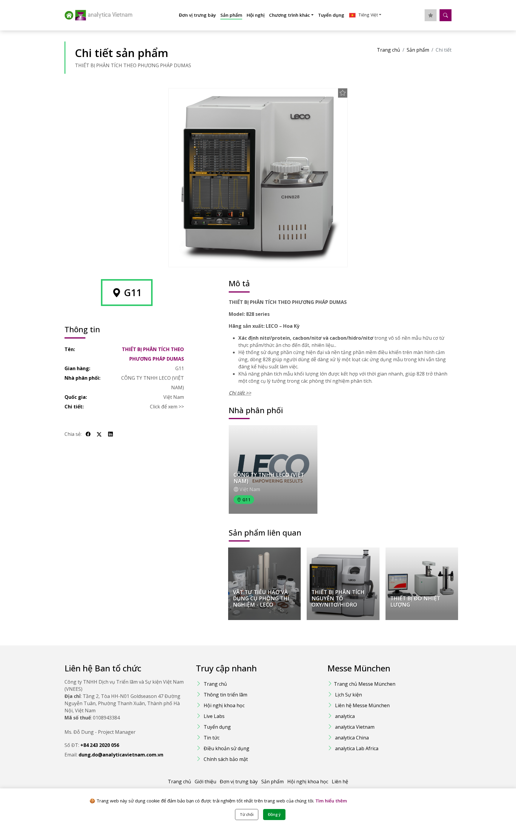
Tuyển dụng (331, 15)
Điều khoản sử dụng (226, 748)
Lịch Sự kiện (348, 694)
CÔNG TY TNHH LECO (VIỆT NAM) (152, 383)
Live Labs (214, 716)
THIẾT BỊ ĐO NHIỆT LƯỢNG (415, 601)
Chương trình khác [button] (289, 15)
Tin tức (211, 737)
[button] (365, 15)
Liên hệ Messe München (362, 705)
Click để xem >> (167, 406)
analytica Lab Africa (356, 748)
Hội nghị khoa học (224, 705)
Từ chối (247, 814)
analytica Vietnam (354, 727)
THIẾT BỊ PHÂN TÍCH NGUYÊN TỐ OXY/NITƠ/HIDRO (338, 598)
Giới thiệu (205, 781)
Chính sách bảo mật (226, 759)
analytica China (352, 737)
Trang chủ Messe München (364, 684)
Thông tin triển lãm (225, 694)
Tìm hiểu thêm (330, 801)
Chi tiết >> (240, 393)
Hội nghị (256, 15)
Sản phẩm (231, 15)
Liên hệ (340, 781)
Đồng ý (274, 814)
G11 (179, 368)
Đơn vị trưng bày (197, 15)
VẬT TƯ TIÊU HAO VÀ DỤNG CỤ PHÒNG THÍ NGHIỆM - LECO (261, 598)
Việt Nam (173, 397)
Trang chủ (388, 50)
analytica (345, 716)
